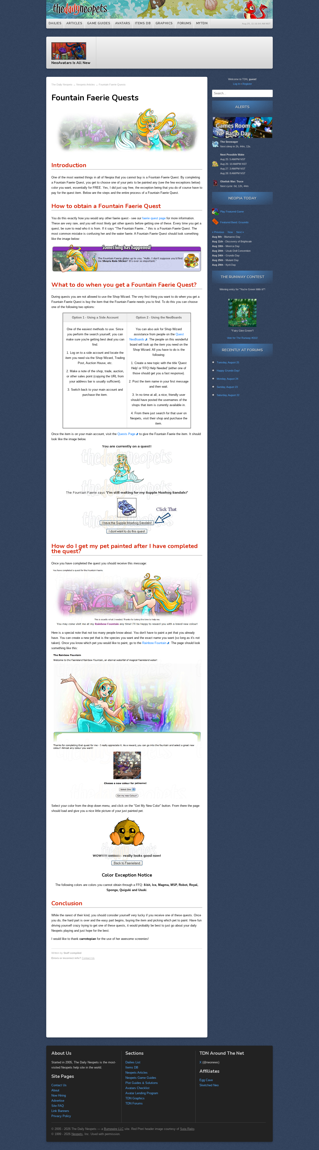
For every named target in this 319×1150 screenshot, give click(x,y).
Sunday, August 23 (227, 387)
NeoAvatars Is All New (70, 62)
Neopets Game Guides (140, 1077)
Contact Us (88, 958)
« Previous (218, 232)
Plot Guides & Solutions (141, 1083)
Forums (184, 23)
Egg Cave (206, 1080)
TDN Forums (134, 1103)
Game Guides (98, 23)
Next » (240, 232)
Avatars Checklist (137, 1088)
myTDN (202, 23)
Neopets (77, 1134)
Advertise (57, 1100)
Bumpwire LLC (114, 1129)
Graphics (164, 23)
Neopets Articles (85, 84)
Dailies (55, 23)
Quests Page (126, 434)
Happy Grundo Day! (228, 370)
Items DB (143, 23)
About (55, 1090)
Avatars (122, 23)
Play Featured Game (232, 211)
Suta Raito (187, 1129)
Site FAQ (57, 1106)
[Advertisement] (187, 52)
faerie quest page (154, 218)
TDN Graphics (135, 1098)
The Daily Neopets (61, 84)
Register (247, 83)
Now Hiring (58, 1095)
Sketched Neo (209, 1085)
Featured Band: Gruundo (234, 222)
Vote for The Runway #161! (242, 337)
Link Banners (60, 1111)
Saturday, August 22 (228, 395)
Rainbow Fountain (154, 643)
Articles (74, 23)
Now (230, 232)
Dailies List (132, 1062)
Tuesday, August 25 (228, 362)
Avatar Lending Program (141, 1093)
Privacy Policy (61, 1116)
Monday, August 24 (227, 378)
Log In (236, 83)
